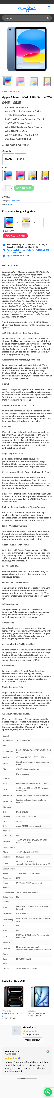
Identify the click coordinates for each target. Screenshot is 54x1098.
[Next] (47, 49)
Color (5, 167)
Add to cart (24, 188)
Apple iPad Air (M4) (36, 1013)
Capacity (6, 151)
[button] (3, 9)
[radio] (8, 159)
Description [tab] (10, 265)
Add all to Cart (15, 235)
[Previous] (6, 49)
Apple (10, 204)
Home (4, 91)
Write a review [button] (32, 1039)
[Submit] (48, 18)
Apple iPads (15, 91)
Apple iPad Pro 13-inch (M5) (12, 1014)
